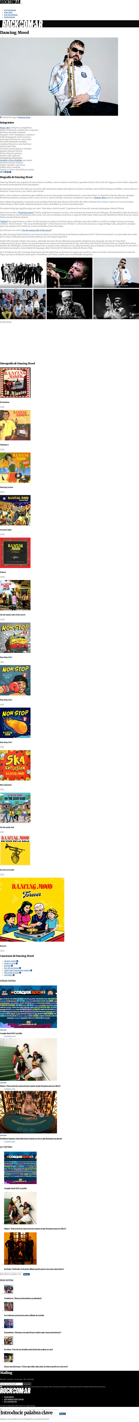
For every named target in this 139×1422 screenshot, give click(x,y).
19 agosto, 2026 (9, 1089)
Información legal (14, 1399)
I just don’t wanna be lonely (17, 970)
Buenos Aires (24, 117)
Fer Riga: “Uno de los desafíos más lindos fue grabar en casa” (28, 1349)
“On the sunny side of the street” (36, 230)
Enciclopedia (11, 15)
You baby (8, 975)
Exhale (7, 966)
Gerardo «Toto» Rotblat (11, 160)
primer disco (101, 198)
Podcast (8, 13)
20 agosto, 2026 (10, 1036)
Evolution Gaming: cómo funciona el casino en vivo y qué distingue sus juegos (31, 1139)
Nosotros (9, 1397)
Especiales (9, 17)
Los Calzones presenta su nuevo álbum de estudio (24, 1315)
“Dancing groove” (26, 212)
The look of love (11, 973)
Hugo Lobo (5, 128)
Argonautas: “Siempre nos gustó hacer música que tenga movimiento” (32, 1332)
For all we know (11, 968)
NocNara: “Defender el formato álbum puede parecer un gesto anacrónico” (34, 1269)
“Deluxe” (4, 221)
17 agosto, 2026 (9, 1141)
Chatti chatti (10, 961)
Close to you (10, 963)
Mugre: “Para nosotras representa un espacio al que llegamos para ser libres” (30, 1086)
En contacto (10, 1402)
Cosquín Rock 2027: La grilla (11, 1033)
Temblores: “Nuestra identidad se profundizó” (23, 1298)
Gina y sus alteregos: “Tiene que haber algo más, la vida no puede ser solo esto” (36, 1366)
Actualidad (10, 10)
